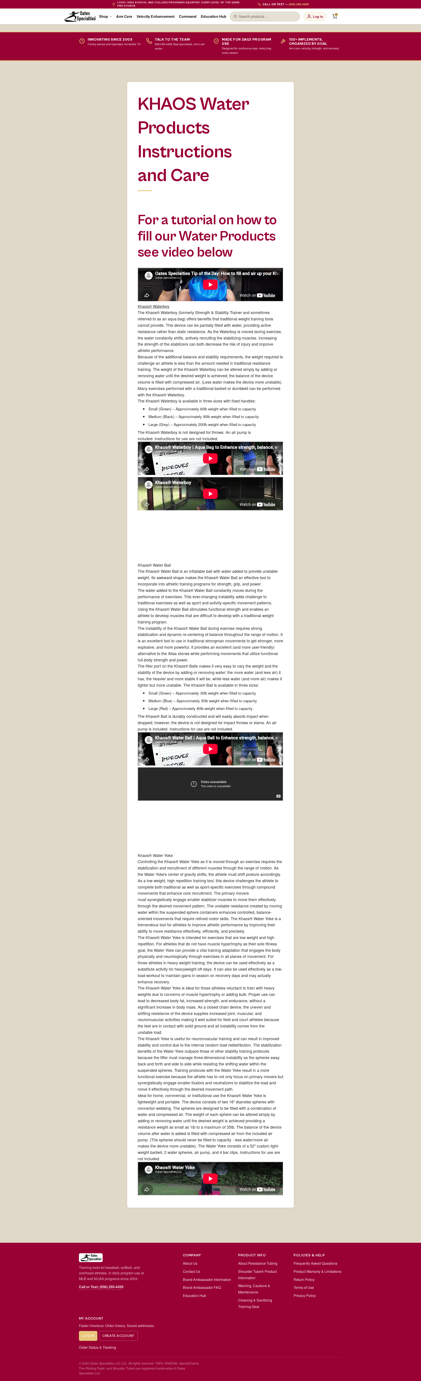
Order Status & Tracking (97, 1347)
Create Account (118, 1336)
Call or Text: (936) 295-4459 (101, 1286)
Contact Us (191, 1271)
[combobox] (267, 16)
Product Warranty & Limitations (317, 1271)
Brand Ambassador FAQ (202, 1287)
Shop (103, 16)
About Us (190, 1263)
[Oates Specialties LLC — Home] (80, 16)
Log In (88, 1336)
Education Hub (213, 16)
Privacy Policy (305, 1295)
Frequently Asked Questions (315, 1263)
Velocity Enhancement (156, 16)
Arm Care (124, 16)
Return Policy (304, 1279)
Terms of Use (304, 1287)
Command (187, 16)
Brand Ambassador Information (207, 1279)
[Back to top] (410, 1373)
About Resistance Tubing (257, 1263)
